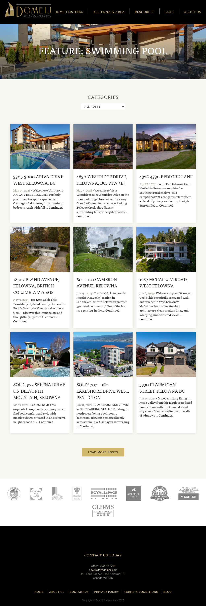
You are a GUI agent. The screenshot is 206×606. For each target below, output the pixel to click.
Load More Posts (103, 452)
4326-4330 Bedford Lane (166, 176)
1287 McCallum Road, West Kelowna (163, 282)
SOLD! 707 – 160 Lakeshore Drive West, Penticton (102, 391)
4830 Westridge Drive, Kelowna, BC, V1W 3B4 (101, 179)
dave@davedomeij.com (103, 570)
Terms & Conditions (141, 591)
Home (39, 591)
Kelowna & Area (109, 11)
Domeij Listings (69, 11)
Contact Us (79, 591)
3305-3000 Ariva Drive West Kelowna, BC (38, 179)
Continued (56, 207)
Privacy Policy (106, 591)
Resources (144, 11)
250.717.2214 (107, 566)
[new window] (104, 493)
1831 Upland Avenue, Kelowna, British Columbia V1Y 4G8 (36, 285)
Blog (169, 11)
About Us (192, 11)
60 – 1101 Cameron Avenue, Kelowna (96, 282)
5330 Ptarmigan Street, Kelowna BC (162, 387)
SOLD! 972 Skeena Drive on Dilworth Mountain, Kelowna (39, 391)
